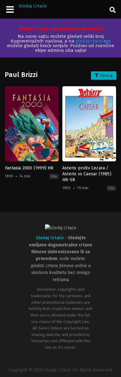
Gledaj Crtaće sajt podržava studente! (60, 28)
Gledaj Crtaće (33, 6)
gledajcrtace (93, 41)
